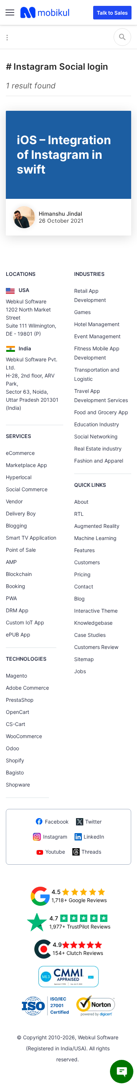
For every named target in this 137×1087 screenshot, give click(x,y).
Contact (83, 586)
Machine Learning (95, 538)
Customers (87, 562)
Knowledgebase (93, 623)
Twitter (93, 821)
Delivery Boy (21, 513)
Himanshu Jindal (60, 213)
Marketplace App (26, 465)
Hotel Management (96, 324)
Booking (15, 586)
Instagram (55, 837)
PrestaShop (20, 700)
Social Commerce (26, 489)
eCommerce (20, 453)
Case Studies (90, 635)
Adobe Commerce (27, 688)
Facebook (57, 821)
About (81, 502)
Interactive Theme (96, 611)
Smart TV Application (31, 538)
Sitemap (84, 659)
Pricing (82, 574)
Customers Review (96, 647)
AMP (11, 562)
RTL (79, 514)
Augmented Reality (96, 526)
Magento (16, 675)
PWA (11, 598)
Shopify (15, 760)
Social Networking (96, 436)
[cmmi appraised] (68, 976)
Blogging (16, 525)
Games (82, 312)
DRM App (17, 610)
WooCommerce (24, 736)
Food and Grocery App (101, 412)
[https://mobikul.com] (45, 12)
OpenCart (17, 712)
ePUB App (18, 634)
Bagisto (15, 772)
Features (84, 550)
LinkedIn (94, 837)
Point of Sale (21, 550)
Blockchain (19, 574)
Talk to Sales (112, 13)
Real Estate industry (98, 448)
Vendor (14, 501)
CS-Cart (15, 724)
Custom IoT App (25, 622)
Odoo (12, 748)
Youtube (55, 852)
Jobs (80, 671)
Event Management (97, 336)
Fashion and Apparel (98, 460)
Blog (79, 598)
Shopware (18, 784)
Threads (91, 852)
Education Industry (96, 424)
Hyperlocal (18, 477)
